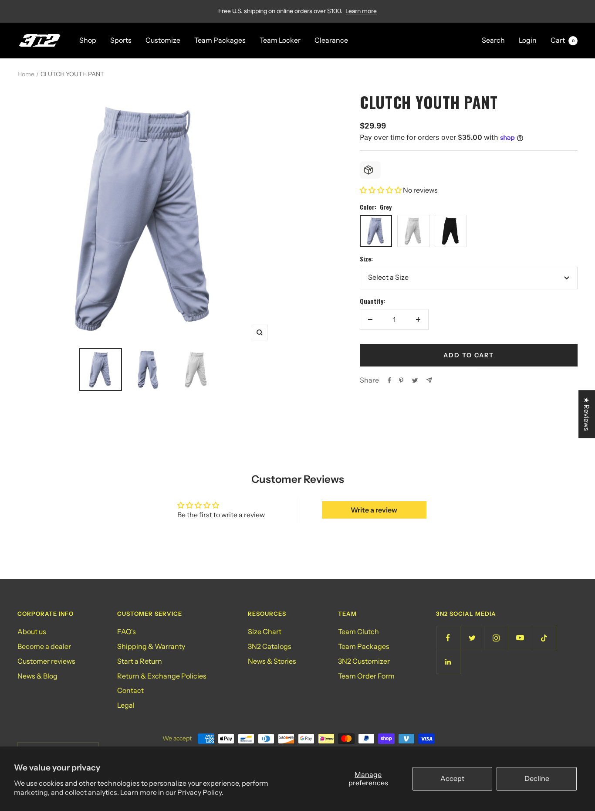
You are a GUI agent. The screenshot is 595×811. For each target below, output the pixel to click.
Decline (536, 778)
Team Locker (280, 40)
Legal (126, 705)
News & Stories (272, 661)
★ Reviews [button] (586, 414)
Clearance (331, 40)
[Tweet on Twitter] (415, 380)
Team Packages (220, 40)
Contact (130, 690)
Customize (162, 40)
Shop (87, 40)
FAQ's (126, 631)
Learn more (361, 11)
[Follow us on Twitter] (472, 638)
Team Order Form (366, 676)
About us (31, 631)
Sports (121, 40)
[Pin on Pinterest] (401, 380)
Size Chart (264, 631)
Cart (563, 40)
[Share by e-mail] (429, 380)
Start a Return (139, 661)
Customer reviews (46, 661)
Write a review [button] (374, 510)
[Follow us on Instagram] (496, 638)
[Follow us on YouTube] (520, 638)
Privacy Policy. (200, 792)
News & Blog (37, 676)
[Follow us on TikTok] (544, 638)
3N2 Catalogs (269, 646)
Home (25, 74)
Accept (452, 778)
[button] (381, 190)
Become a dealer (44, 646)
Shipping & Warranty (151, 646)
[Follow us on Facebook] (448, 638)
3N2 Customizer (364, 661)
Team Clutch (358, 631)
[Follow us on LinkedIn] (448, 662)
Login (528, 40)
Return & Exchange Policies (161, 676)
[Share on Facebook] (389, 380)
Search (493, 40)
